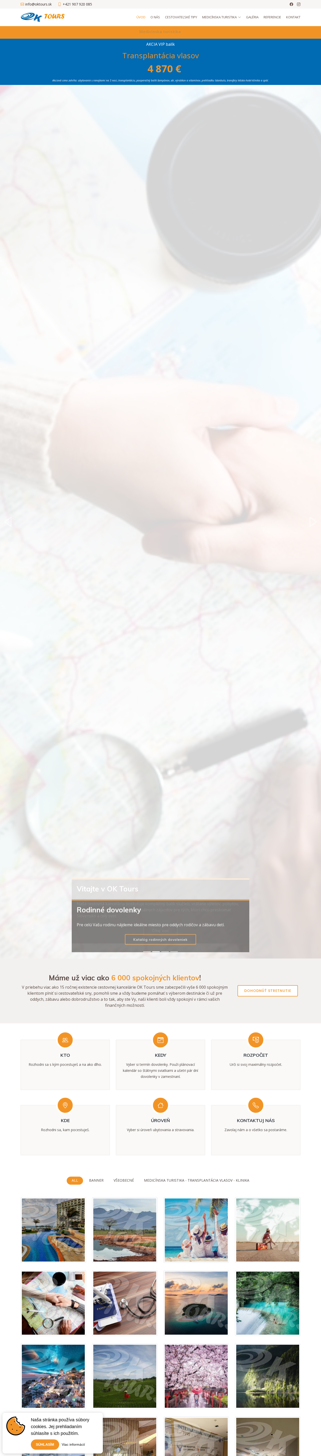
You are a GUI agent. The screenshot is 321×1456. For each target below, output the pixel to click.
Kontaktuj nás (256, 1120)
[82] (68, 1398)
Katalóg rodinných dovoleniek (160, 930)
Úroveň (160, 1120)
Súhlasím (45, 1444)
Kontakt (293, 17)
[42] (140, 1325)
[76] (211, 1325)
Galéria (252, 17)
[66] (140, 1398)
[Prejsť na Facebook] (291, 4)
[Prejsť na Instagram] (298, 4)
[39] (283, 1252)
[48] (140, 1252)
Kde (65, 1120)
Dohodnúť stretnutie (267, 990)
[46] (68, 1252)
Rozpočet (256, 1055)
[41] (68, 1325)
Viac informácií (73, 1444)
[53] (211, 1398)
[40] (211, 1252)
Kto (65, 1055)
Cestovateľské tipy (181, 17)
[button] (8, 522)
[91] (283, 1325)
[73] (283, 1398)
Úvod (140, 17)
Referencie (272, 17)
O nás (155, 17)
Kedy (160, 1055)
